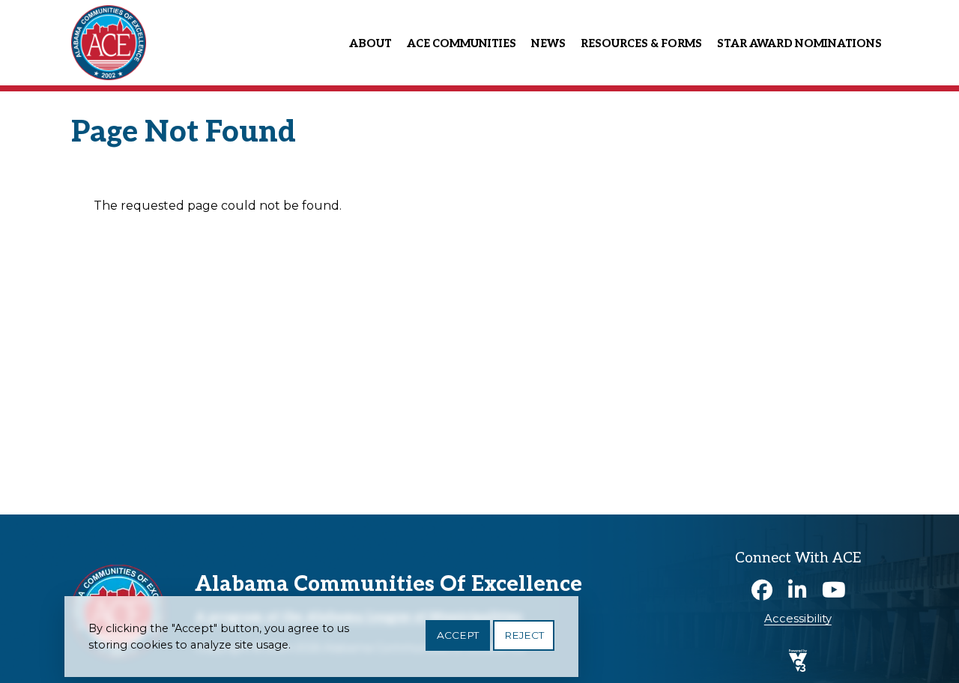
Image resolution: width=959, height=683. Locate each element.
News (548, 43)
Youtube (833, 590)
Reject (524, 635)
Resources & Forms (641, 43)
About (370, 43)
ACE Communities (461, 43)
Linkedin (797, 590)
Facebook (761, 590)
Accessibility (798, 618)
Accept (458, 635)
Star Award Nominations (799, 43)
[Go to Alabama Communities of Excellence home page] (108, 8)
